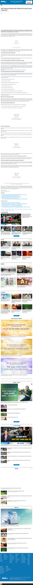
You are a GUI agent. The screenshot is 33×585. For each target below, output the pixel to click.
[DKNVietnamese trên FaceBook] (27, 1)
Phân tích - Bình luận (6, 555)
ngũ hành (21, 209)
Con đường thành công (23, 557)
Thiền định (7, 210)
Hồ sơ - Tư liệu (5, 556)
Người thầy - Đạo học (23, 556)
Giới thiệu (10, 578)
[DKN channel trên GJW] (30, 1)
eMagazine (16, 468)
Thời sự (1, 553)
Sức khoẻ (29, 563)
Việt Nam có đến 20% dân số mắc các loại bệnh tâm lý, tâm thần (11, 196)
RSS (13, 578)
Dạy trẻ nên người (23, 560)
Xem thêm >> (30, 239)
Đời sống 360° (29, 554)
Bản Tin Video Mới (17, 425)
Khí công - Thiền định (2, 569)
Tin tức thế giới (5, 554)
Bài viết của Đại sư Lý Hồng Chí (16, 318)
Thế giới (2, 301)
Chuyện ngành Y (2, 568)
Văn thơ (16, 560)
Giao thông (1, 558)
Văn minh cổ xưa (17, 558)
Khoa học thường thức (8, 568)
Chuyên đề (11, 560)
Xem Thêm (16, 315)
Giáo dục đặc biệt (23, 555)
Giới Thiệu (5, 2)
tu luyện (13, 210)
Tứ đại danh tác (11, 558)
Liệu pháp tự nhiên (2, 570)
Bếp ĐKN (28, 556)
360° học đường (23, 561)
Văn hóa (8, 547)
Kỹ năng (2, 259)
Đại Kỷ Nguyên (26, 576)
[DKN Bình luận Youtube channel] (28, 2)
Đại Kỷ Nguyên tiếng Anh (6, 191)
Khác (8, 496)
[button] (31, 236)
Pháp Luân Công (25, 209)
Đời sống (2, 287)
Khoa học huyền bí (8, 567)
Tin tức (7, 569)
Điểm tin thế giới (13, 259)
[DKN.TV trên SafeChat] (26, 1)
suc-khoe (3, 210)
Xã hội (0, 556)
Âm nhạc (17, 554)
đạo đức (13, 209)
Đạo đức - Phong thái (19, 287)
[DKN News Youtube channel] (27, 2)
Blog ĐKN (29, 561)
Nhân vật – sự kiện (16, 382)
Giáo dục (22, 553)
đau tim (16, 209)
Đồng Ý (18, 209)
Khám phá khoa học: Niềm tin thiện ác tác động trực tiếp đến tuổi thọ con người (14, 194)
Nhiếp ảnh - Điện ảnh (18, 557)
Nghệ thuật (11, 561)
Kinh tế (1, 554)
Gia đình (28, 555)
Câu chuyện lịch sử (12, 557)
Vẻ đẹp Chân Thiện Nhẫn (10, 490)
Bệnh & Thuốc (1, 566)
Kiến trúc (17, 556)
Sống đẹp (29, 557)
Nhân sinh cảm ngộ (12, 555)
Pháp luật (1, 557)
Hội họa (16, 555)
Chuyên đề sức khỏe (2, 567)
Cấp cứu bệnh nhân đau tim (7, 209)
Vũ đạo (16, 561)
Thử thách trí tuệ (23, 554)
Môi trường (23, 259)
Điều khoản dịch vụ (17, 578)
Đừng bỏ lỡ (16, 506)
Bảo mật (21, 578)
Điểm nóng (1, 555)
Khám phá (29, 558)
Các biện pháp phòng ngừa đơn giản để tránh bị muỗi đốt (10, 195)
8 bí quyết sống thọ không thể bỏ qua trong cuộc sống (10, 197)
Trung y (10, 210)
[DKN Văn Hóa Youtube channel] (30, 2)
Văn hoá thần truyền (14, 303)
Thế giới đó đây (5, 557)
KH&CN (7, 565)
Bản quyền (24, 578)
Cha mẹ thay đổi (23, 558)
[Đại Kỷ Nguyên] (4, 1)
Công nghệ (7, 566)
